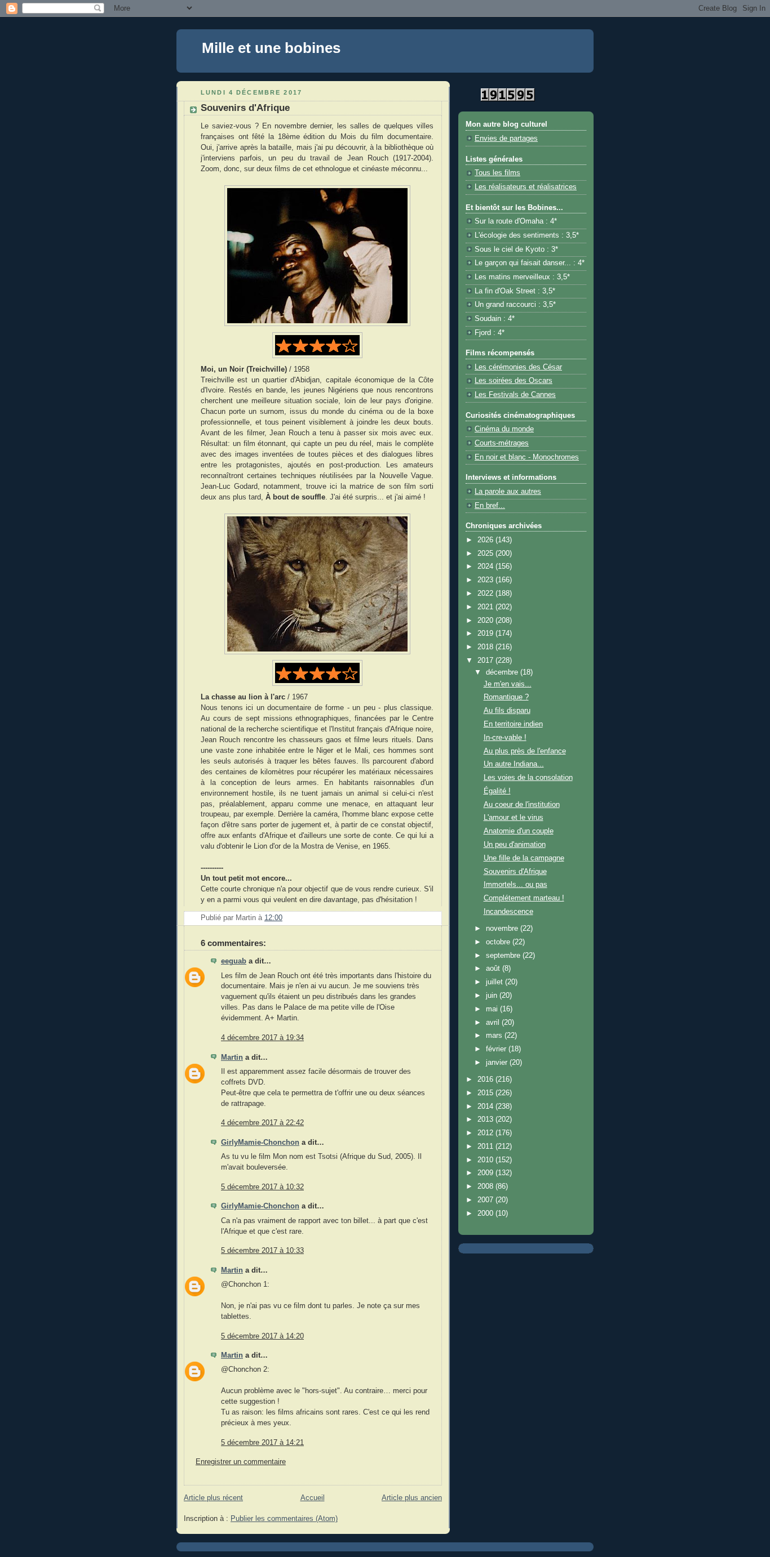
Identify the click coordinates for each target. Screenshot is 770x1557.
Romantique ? (506, 697)
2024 (486, 566)
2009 (486, 1173)
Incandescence (508, 912)
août (494, 968)
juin (492, 996)
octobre (499, 942)
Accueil (312, 1498)
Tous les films (497, 173)
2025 (486, 553)
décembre (503, 672)
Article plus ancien (412, 1498)
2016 (486, 1079)
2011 (486, 1146)
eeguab (233, 961)
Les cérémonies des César (518, 367)
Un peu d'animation (515, 845)
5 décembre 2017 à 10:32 (262, 1187)
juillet (495, 982)
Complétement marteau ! (524, 898)
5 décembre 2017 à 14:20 (262, 1336)
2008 (486, 1186)
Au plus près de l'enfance (525, 751)
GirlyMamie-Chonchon (260, 1142)
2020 (486, 620)
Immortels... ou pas (515, 885)
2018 (486, 647)
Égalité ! (497, 791)
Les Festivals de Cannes (515, 395)
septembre (504, 956)
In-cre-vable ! (505, 738)
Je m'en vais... (508, 684)
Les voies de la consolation (528, 778)
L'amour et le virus (513, 818)
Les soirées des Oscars (513, 381)
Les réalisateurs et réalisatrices (526, 187)
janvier (498, 1063)
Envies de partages (506, 138)
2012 (486, 1133)
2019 (486, 633)
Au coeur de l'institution (522, 805)
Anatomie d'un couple (519, 831)
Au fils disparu (507, 711)
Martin (232, 1057)
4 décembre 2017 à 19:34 (262, 1038)
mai (493, 1009)
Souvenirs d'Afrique (515, 872)
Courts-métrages (502, 443)
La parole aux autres (508, 492)
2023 (486, 580)
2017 (486, 660)
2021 (486, 607)
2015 (486, 1093)
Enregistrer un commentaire (241, 1462)
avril (494, 1023)
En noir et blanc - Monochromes (527, 457)
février (497, 1049)
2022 (486, 593)
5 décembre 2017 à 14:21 (262, 1443)
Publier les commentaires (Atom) (284, 1519)
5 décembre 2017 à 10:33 (262, 1251)
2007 (486, 1200)
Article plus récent (213, 1498)
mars (495, 1036)
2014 (486, 1106)
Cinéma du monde (504, 429)
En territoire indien (513, 724)
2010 (486, 1160)
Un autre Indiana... (514, 764)
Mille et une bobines (271, 47)
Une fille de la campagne (524, 858)
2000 (486, 1213)
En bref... (490, 506)
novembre (503, 929)
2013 (486, 1119)
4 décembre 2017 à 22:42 (262, 1123)
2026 (486, 540)
